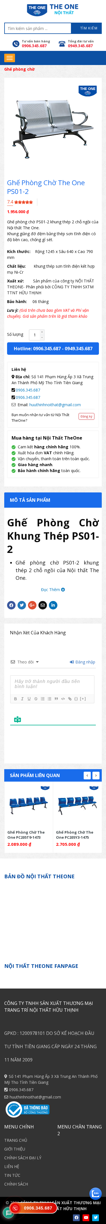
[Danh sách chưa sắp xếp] (49, 698)
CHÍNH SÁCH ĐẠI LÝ (22, 1157)
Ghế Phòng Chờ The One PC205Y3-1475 (74, 835)
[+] (83, 699)
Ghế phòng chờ (19, 69)
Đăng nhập (84, 662)
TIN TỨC (12, 1175)
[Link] (69, 698)
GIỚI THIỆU (14, 1149)
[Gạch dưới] (28, 698)
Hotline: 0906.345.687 (37, 348)
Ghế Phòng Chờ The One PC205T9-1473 (26, 835)
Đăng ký (86, 416)
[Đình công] (35, 698)
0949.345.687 (78, 348)
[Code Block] (62, 698)
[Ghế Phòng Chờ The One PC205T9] (29, 805)
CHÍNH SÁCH (16, 1184)
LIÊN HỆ (11, 1166)
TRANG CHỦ (15, 1140)
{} (76, 699)
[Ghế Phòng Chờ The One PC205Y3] (77, 805)
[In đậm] (15, 698)
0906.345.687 (28, 390)
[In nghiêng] (22, 698)
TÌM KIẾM (88, 28)
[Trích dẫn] (56, 698)
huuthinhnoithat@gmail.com (55, 404)
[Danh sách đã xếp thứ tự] (42, 698)
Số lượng (15, 334)
